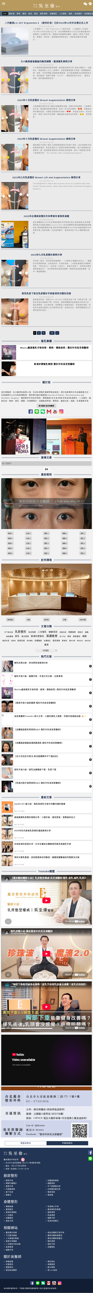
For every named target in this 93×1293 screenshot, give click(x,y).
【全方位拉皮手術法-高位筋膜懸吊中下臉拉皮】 (36, 756)
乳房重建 (32, 632)
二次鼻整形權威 (12, 1238)
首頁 (5, 14)
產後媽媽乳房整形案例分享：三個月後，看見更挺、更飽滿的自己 (44, 817)
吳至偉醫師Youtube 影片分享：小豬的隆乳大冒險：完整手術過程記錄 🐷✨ (50, 716)
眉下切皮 (63, 636)
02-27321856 (18, 1166)
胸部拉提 (5, 641)
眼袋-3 (10, 543)
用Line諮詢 (52, 1270)
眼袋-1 (10, 533)
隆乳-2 (46, 538)
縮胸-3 (64, 543)
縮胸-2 (64, 538)
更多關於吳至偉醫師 (46, 406)
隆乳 (36, 14)
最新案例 (51, 1212)
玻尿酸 (50, 1195)
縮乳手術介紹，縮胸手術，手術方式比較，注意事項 (38, 676)
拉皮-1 (28, 533)
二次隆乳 (63, 14)
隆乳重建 (51, 1241)
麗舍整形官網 (11, 1232)
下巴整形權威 (11, 1235)
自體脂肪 (38, 641)
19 (52, 333)
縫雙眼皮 (51, 1183)
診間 (64, 620)
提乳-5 (83, 553)
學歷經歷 (9, 1261)
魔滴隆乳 (9, 1209)
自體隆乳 (53, 14)
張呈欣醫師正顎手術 (56, 1232)
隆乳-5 (46, 553)
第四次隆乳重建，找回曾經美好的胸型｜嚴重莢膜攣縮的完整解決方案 (47, 857)
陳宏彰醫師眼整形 (55, 1238)
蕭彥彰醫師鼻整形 (55, 1235)
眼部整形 (77, 636)
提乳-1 (83, 533)
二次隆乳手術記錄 (13, 1244)
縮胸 (23, 401)
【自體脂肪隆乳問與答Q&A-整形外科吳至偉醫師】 (38, 730)
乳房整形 (20, 631)
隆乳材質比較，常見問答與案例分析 (31, 663)
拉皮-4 (28, 548)
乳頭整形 (78, 14)
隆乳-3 (46, 543)
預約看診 (51, 1261)
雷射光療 (72, 640)
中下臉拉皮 (8, 632)
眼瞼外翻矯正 (11, 1183)
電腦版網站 (25, 1143)
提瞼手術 (9, 1186)
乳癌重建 (51, 1215)
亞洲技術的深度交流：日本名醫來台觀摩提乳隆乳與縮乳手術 (42, 844)
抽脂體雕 (9, 636)
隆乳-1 (46, 533)
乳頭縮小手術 (53, 1206)
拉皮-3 (28, 543)
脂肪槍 (13, 640)
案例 (18, 14)
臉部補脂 (30, 640)
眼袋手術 (9, 1180)
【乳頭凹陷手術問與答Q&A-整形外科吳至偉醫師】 (38, 783)
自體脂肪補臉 (53, 1180)
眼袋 (69, 636)
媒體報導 (72, 632)
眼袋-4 (10, 548)
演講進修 (52, 636)
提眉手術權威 (11, 1241)
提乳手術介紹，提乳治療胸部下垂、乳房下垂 (35, 770)
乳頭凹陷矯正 (53, 1221)
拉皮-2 (28, 538)
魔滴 (24, 14)
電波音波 (51, 1192)
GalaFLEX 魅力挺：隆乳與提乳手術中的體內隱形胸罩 (40, 804)
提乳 (30, 14)
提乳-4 (83, 548)
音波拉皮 (88, 640)
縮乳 (71, 14)
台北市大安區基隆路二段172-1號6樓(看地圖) (23, 1163)
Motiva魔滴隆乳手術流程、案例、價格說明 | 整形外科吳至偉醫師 (54, 348)
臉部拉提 (21, 641)
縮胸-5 (64, 553)
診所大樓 (83, 620)
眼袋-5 (10, 553)
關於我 (12, 14)
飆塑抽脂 (9, 1206)
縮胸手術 (51, 1218)
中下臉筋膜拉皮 (54, 1186)
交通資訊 (9, 1264)
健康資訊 (53, 632)
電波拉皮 (80, 640)
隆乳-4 (46, 548)
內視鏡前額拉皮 (54, 1189)
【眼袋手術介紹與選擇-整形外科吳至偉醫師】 (35, 703)
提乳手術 (9, 1221)
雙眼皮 (64, 641)
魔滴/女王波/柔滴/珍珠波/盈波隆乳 (62, 398)
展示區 (46, 620)
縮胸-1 (64, 533)
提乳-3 (83, 543)
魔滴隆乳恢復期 (54, 1209)
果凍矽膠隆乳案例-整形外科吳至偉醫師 (54, 364)
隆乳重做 (56, 641)
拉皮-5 (28, 553)
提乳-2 (83, 538)
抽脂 (87, 632)
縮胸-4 (64, 548)
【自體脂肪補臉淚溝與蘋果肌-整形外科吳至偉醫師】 (39, 743)
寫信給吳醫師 (11, 1270)
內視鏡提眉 (10, 1189)
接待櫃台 (10, 620)
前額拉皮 (63, 632)
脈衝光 (8, 1195)
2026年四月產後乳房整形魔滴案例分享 (32, 831)
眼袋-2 (10, 538)
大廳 (28, 620)
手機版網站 (67, 1143)
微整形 (80, 632)
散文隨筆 (25, 636)
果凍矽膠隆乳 (37, 636)
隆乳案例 (44, 14)
